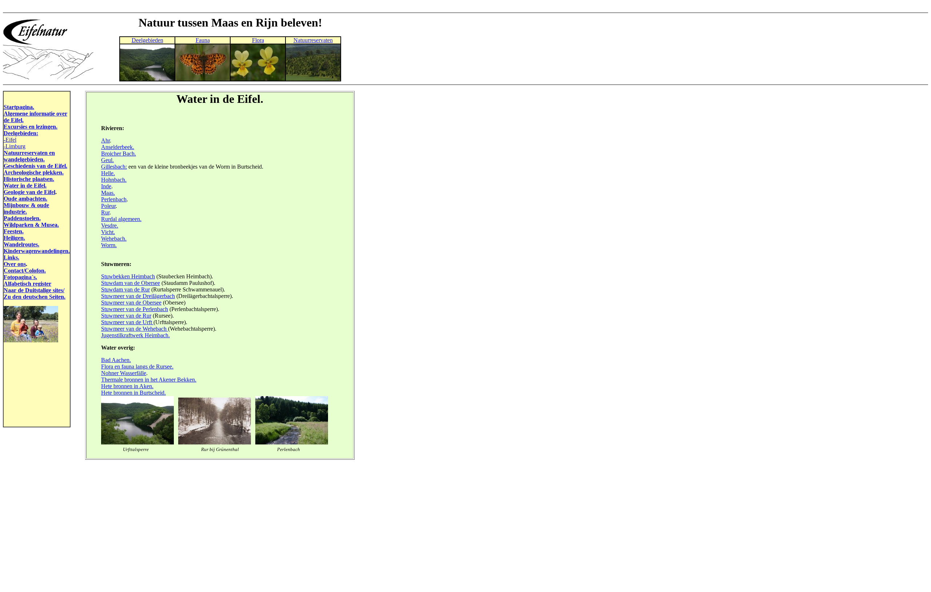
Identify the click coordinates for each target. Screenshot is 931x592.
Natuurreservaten (313, 40)
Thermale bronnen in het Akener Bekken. (148, 379)
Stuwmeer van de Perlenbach (134, 309)
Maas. (108, 193)
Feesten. (14, 231)
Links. (11, 257)
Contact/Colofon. (25, 270)
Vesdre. (109, 225)
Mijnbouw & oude (26, 205)
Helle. (108, 173)
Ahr (105, 140)
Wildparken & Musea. (31, 225)
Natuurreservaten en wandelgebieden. (29, 156)
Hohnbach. (114, 180)
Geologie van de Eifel (29, 192)
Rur (105, 212)
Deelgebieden (147, 40)
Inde (106, 186)
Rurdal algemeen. (121, 219)
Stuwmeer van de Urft (127, 322)
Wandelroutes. (21, 244)
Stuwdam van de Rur (125, 289)
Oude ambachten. (25, 199)
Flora (258, 40)
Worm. (109, 245)
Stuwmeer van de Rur (126, 316)
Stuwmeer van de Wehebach (134, 329)
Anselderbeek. (117, 147)
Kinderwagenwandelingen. (37, 251)
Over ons (15, 264)
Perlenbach (114, 199)
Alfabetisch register (27, 284)
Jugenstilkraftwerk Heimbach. (135, 335)
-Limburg (14, 146)
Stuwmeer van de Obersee (131, 302)
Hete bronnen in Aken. (127, 386)
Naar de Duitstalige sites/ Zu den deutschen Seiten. (34, 293)
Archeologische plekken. (34, 172)
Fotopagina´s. (20, 277)
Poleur (108, 206)
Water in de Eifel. (25, 185)
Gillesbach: (114, 167)
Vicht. (108, 232)
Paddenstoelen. (22, 218)
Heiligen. (14, 238)
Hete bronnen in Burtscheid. (133, 393)
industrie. (15, 212)
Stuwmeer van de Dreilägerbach (138, 296)
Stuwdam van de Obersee (130, 283)
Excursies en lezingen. (30, 127)
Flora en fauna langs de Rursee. (137, 366)
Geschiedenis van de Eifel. (35, 166)
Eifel (10, 140)
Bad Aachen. (116, 360)
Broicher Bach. (118, 153)
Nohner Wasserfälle (123, 373)
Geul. (107, 160)
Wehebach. (114, 238)
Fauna (203, 40)
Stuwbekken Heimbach (128, 276)
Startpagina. (19, 107)
